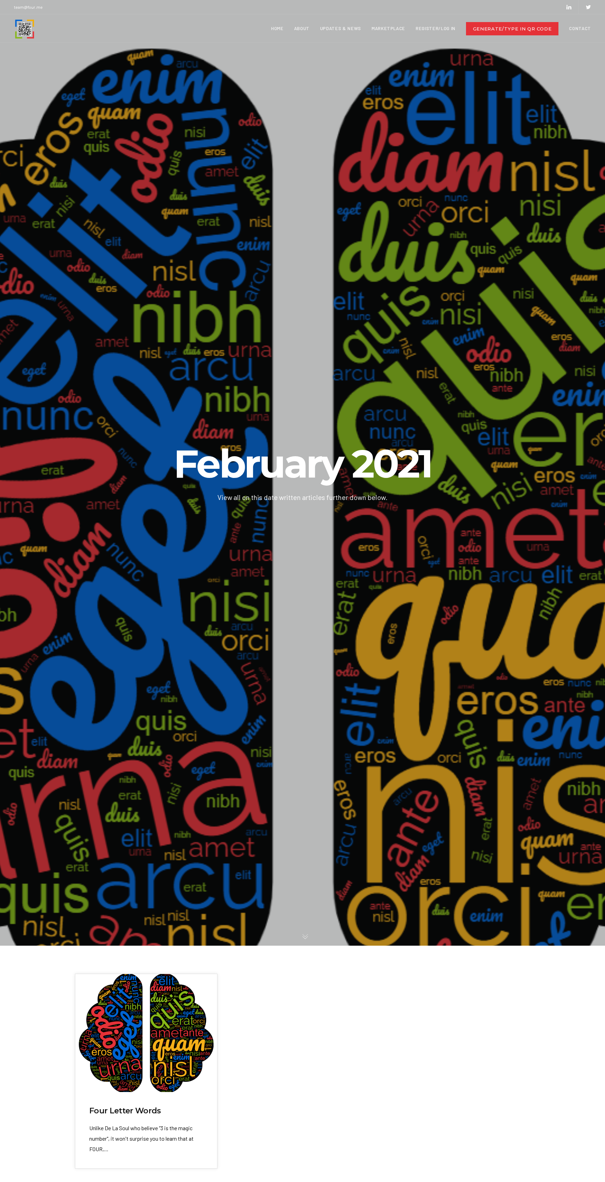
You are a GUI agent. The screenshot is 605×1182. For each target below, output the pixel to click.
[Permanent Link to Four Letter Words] (146, 1033)
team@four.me (28, 7)
